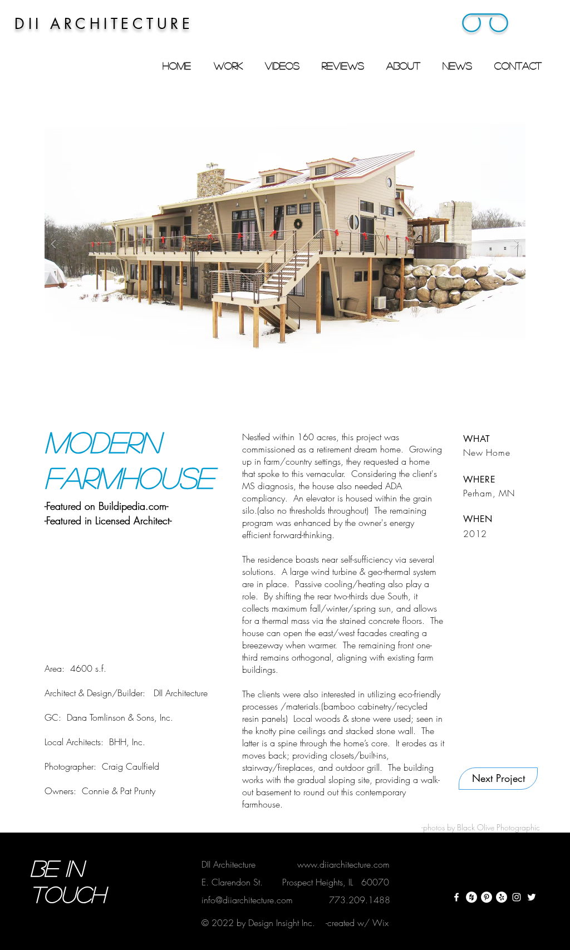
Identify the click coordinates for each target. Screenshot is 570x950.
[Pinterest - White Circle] (486, 897)
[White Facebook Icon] (456, 897)
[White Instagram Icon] (516, 897)
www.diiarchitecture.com (343, 864)
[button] (485, 24)
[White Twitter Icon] (531, 897)
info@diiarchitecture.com (247, 900)
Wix (380, 923)
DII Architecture (228, 864)
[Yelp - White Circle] (501, 897)
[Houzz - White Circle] (471, 897)
